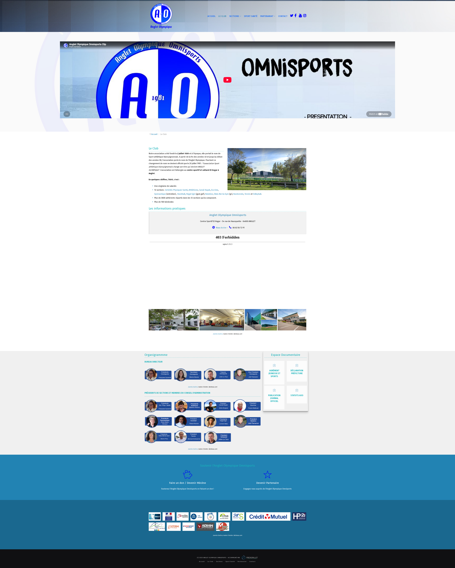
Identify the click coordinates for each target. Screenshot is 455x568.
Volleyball (257, 194)
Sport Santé (250, 16)
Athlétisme (193, 190)
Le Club (222, 16)
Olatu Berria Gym (221, 194)
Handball (181, 194)
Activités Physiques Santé (176, 190)
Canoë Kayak (204, 190)
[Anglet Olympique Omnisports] (161, 16)
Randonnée (238, 194)
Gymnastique (160, 194)
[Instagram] (304, 16)
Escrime (214, 190)
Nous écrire (221, 228)
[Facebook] (295, 16)
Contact (282, 16)
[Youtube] (300, 16)
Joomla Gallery (218, 334)
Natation (209, 194)
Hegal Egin (190, 194)
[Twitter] (291, 16)
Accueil (211, 16)
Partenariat (266, 16)
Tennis (247, 194)
